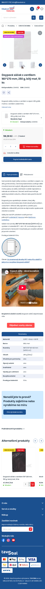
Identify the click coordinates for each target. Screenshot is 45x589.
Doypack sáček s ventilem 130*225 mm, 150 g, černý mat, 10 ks (17, 478)
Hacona (21, 217)
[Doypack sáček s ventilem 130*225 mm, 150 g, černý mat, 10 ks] (19, 460)
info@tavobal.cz (18, 2)
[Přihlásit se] (32, 9)
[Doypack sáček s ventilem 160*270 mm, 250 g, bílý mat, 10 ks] (22, 45)
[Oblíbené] (41, 9)
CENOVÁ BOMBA (24, 26)
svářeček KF (13, 217)
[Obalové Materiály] (4, 26)
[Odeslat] (30, 529)
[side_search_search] (34, 18)
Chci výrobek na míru (14, 412)
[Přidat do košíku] (33, 484)
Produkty (11, 26)
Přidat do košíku (32, 147)
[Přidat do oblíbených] (4, 92)
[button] (4, 65)
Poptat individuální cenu (22, 159)
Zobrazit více (6, 107)
